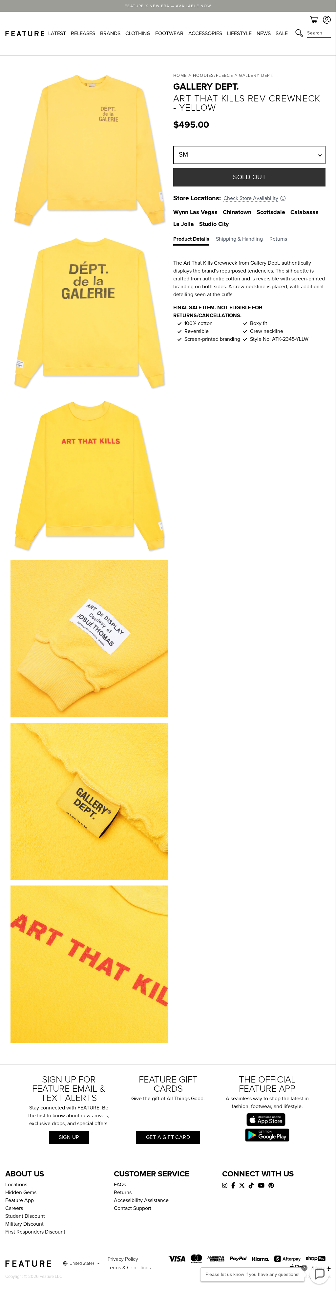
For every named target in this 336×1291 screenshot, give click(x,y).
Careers (14, 1208)
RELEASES (83, 33)
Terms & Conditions (129, 1267)
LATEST (57, 33)
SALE (282, 33)
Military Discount (24, 1224)
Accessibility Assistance (141, 1200)
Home (180, 75)
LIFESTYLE (239, 33)
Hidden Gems (20, 1192)
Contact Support (132, 1208)
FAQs (120, 1184)
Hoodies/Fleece (213, 75)
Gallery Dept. (256, 75)
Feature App (19, 1200)
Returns (123, 1192)
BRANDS (110, 33)
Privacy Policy (123, 1259)
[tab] (194, 240)
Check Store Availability (250, 198)
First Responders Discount (35, 1232)
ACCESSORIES (205, 33)
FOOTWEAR (169, 33)
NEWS (264, 33)
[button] (319, 1274)
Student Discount (25, 1216)
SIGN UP (69, 1137)
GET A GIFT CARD (168, 1137)
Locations (16, 1184)
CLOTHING (137, 33)
